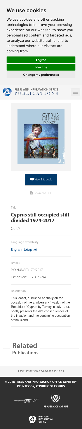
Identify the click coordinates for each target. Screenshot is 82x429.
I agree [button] (41, 60)
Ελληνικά (30, 249)
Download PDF (42, 193)
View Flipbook (43, 179)
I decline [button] (41, 67)
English (16, 249)
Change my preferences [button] (41, 74)
